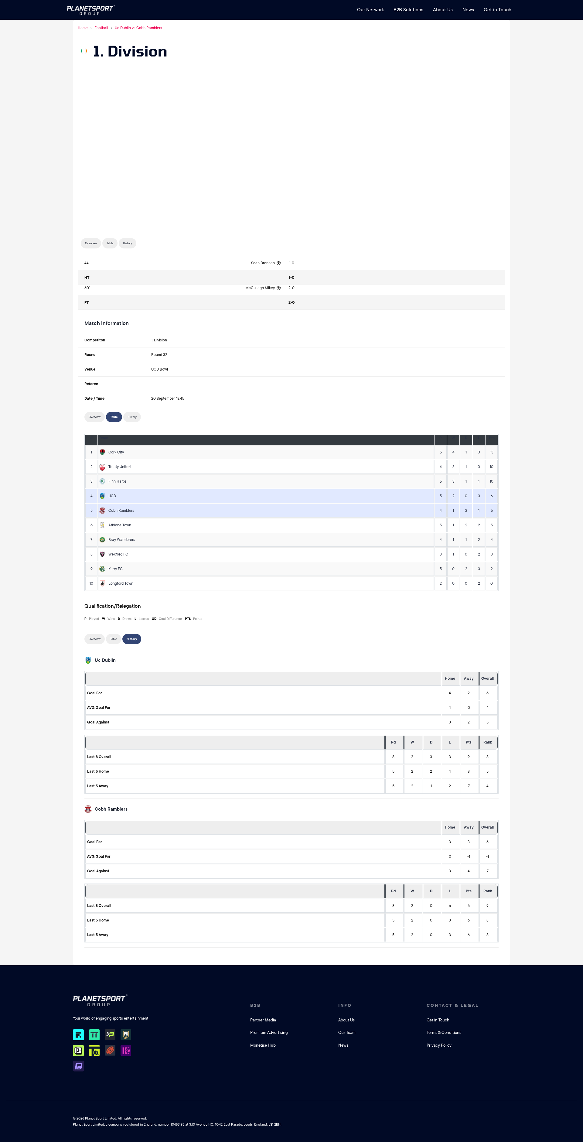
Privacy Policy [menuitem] (439, 1045)
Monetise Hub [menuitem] (263, 1045)
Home (83, 28)
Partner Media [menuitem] (263, 1020)
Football (101, 28)
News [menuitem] (468, 9)
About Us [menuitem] (443, 9)
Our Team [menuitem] (347, 1032)
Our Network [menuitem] (370, 9)
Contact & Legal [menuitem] (453, 1005)
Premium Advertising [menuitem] (269, 1032)
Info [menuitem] (345, 1005)
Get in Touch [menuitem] (497, 9)
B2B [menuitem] (255, 1005)
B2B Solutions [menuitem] (408, 9)
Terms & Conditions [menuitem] (444, 1032)
